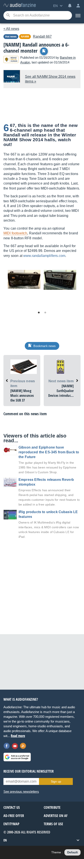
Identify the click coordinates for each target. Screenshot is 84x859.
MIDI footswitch (15, 233)
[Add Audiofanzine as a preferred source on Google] (17, 757)
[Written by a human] (11, 60)
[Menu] (78, 15)
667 (42, 36)
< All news (11, 29)
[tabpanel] (24, 279)
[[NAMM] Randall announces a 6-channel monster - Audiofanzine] (19, 5)
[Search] (8, 15)
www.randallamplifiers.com (44, 256)
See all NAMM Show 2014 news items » (50, 79)
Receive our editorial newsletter (28, 771)
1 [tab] (39, 313)
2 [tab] (45, 313)
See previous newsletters (21, 791)
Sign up (56, 781)
